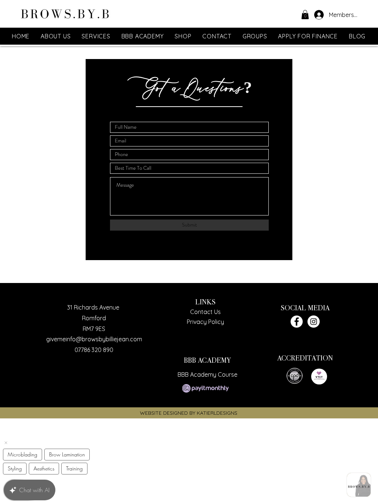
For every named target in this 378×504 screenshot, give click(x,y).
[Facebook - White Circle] (297, 321)
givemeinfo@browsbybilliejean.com (94, 339)
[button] (305, 14)
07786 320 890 (94, 349)
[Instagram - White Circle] (313, 321)
